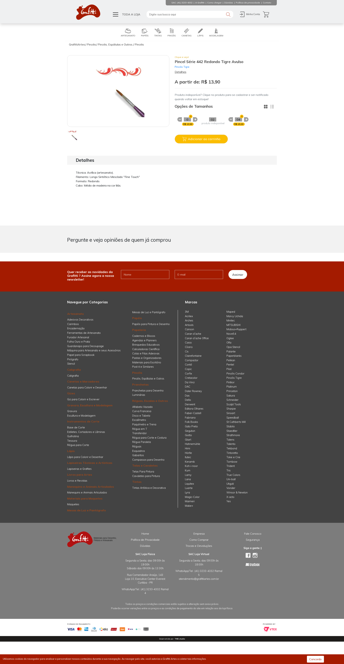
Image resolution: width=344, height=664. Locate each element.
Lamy (188, 475)
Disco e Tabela (141, 415)
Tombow (231, 461)
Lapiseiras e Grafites (79, 468)
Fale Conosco (252, 533)
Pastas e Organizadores (146, 358)
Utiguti (230, 483)
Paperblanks (234, 355)
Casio (188, 342)
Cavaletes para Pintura (146, 476)
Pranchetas (140, 384)
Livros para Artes (79, 474)
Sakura (230, 395)
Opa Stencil (233, 347)
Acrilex (189, 316)
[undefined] (118, 91)
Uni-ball (231, 479)
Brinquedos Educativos (146, 344)
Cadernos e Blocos (143, 336)
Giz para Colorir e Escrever (83, 399)
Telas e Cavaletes (145, 465)
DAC (187, 386)
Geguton (190, 431)
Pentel (230, 364)
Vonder (230, 488)
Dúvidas (145, 546)
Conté (188, 364)
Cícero (189, 347)
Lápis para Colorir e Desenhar (85, 457)
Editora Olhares (194, 408)
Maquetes (73, 504)
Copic (188, 369)
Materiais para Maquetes (84, 498)
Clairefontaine (193, 355)
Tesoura (72, 440)
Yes (228, 501)
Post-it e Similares (143, 366)
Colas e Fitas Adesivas (145, 353)
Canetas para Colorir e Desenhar (87, 387)
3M (187, 311)
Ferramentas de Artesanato (84, 333)
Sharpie (231, 408)
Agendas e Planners (144, 340)
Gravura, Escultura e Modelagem (90, 405)
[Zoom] (72, 135)
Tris (228, 470)
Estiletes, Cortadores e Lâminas (86, 432)
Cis (186, 351)
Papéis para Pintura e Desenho (151, 324)
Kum (187, 470)
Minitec (230, 320)
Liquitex (189, 483)
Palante (231, 351)
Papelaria (139, 330)
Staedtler (231, 431)
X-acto (230, 497)
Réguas (136, 446)
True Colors (233, 475)
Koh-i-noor (191, 466)
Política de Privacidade (145, 539)
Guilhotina (73, 436)
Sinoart (230, 413)
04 (238, 119)
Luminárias (138, 395)
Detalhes (180, 72)
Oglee (230, 338)
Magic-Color (192, 497)
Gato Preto (191, 426)
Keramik (190, 461)
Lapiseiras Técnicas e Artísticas (89, 463)
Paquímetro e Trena (144, 424)
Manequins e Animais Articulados (90, 486)
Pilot (228, 369)
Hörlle (188, 453)
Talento (230, 444)
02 (212, 119)
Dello (188, 400)
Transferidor (139, 433)
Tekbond (231, 448)
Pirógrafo (72, 359)
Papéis (137, 318)
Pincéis (137, 372)
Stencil (71, 363)
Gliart (188, 439)
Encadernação (76, 328)
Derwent (190, 404)
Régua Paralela (141, 442)
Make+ (189, 505)
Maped (230, 311)
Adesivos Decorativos (80, 319)
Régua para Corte (78, 445)
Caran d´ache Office (197, 338)
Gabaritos (138, 455)
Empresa (199, 533)
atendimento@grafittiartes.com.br (199, 579)
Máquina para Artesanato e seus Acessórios (94, 350)
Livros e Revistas (77, 480)
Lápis (71, 451)
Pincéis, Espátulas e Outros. (148, 378)
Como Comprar (199, 539)
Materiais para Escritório (146, 362)
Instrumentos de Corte (83, 421)
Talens (230, 439)
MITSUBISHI (233, 325)
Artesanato (75, 314)
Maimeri (190, 501)
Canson (189, 329)
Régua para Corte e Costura (149, 437)
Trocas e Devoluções (199, 546)
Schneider (232, 400)
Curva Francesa (141, 411)
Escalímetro (139, 420)
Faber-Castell (193, 413)
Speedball (232, 417)
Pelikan (230, 360)
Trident (230, 466)
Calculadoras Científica (145, 349)
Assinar (237, 274)
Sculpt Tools (233, 404)
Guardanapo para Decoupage (85, 346)
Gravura (72, 411)
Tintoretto (232, 453)
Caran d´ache (193, 333)
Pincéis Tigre (182, 66)
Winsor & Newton (237, 492)
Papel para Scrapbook (80, 355)
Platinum (231, 386)
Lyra (187, 492)
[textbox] (190, 14)
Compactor (191, 360)
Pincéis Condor (235, 373)
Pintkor (230, 382)
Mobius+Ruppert (236, 329)
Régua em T (139, 429)
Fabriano (190, 417)
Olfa (228, 342)
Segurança (253, 539)
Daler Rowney (193, 391)
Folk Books (191, 422)
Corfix (188, 373)
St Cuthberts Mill (236, 422)
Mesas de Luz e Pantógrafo (86, 510)
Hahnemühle (192, 444)
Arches (189, 320)
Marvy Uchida (234, 316)
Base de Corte (76, 427)
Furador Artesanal (78, 337)
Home (145, 533)
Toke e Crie (233, 457)
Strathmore (233, 435)
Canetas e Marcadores (83, 381)
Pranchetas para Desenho (148, 390)
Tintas (137, 482)
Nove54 (231, 333)
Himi (187, 448)
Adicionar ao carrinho (204, 139)
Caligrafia (74, 369)
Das (187, 395)
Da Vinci (190, 382)
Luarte (189, 488)
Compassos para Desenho (148, 459)
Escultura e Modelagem (81, 415)
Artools (189, 325)
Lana (188, 479)
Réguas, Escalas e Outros (150, 401)
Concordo (315, 659)
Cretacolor (191, 377)
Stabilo (230, 426)
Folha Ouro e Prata (78, 341)
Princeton (232, 391)
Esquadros (138, 451)
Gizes (71, 393)
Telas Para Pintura (143, 471)
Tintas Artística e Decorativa (149, 487)
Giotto (188, 435)
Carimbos (73, 324)
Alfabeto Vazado (142, 407)
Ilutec (188, 457)
